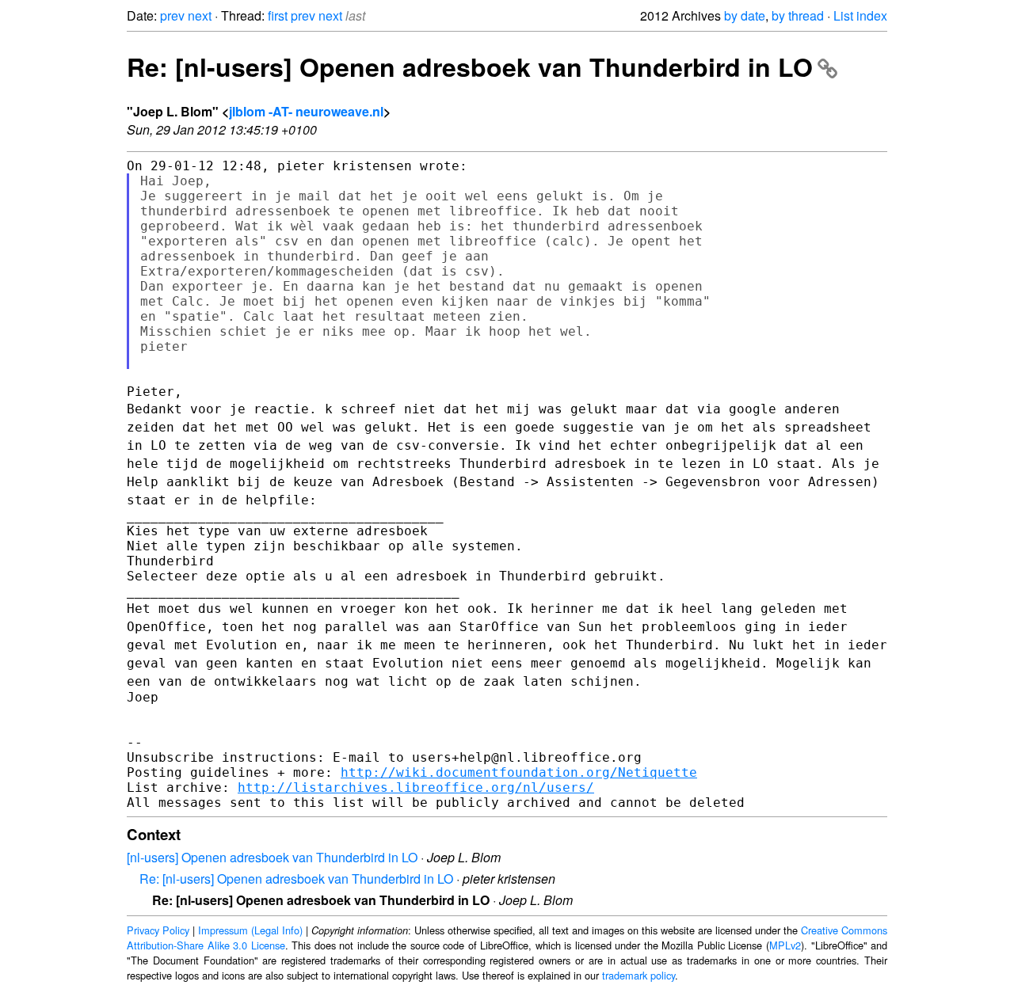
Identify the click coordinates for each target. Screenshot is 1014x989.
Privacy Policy (158, 930)
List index (860, 15)
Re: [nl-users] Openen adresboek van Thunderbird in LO (470, 66)
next (200, 15)
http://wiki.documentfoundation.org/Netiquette (519, 772)
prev (172, 15)
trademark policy (638, 975)
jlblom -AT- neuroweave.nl (306, 111)
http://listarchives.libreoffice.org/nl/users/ (416, 787)
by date (744, 15)
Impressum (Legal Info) (250, 930)
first (278, 15)
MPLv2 (785, 945)
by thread (798, 15)
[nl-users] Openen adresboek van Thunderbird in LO (272, 857)
